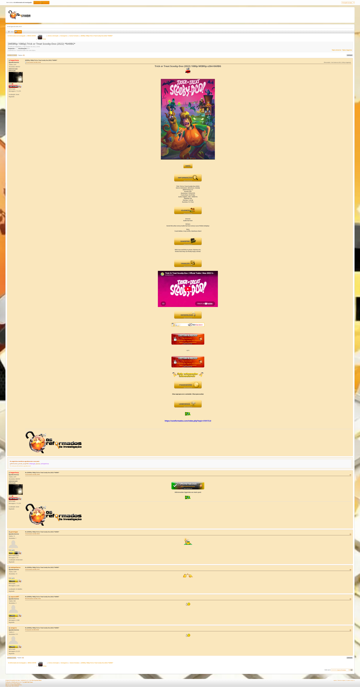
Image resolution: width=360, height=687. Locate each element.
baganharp (14, 60)
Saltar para (327, 670)
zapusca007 (14, 597)
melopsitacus (15, 567)
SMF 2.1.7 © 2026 (9, 684)
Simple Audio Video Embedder (12, 686)
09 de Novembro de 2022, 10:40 (33, 598)
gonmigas (14, 532)
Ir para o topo (12, 657)
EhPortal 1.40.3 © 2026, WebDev (12, 683)
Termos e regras (341, 680)
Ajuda (335, 680)
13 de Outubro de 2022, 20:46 (33, 62)
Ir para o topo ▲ (350, 680)
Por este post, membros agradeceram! (20, 466)
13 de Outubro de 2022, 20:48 (32, 474)
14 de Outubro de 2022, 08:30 (32, 533)
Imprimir (349, 55)
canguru (13, 628)
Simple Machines (18, 684)
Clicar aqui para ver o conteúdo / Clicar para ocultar (188, 394)
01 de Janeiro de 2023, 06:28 (32, 629)
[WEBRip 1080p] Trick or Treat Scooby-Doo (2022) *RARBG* (41, 60)
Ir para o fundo (12, 55)
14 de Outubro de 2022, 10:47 (32, 569)
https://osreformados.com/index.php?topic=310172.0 (188, 421)
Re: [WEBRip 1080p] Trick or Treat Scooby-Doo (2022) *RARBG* (42, 472)
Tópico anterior (336, 50)
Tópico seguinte (347, 50)
